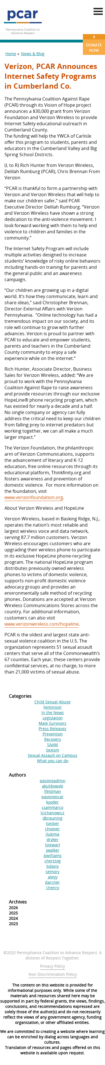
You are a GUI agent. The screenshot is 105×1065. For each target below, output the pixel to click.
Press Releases (52, 728)
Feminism (52, 707)
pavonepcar (52, 796)
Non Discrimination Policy (53, 974)
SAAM (52, 744)
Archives (18, 902)
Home (10, 53)
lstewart (52, 844)
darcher (52, 882)
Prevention (53, 734)
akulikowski (52, 786)
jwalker (52, 850)
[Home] (22, 36)
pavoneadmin (53, 780)
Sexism (52, 750)
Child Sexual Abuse (52, 701)
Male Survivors (52, 723)
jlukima (52, 834)
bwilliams (53, 855)
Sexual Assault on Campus (52, 755)
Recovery (52, 739)
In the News (52, 712)
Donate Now (94, 43)
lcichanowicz (52, 812)
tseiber (52, 823)
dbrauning (52, 818)
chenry (52, 887)
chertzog (53, 860)
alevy (52, 877)
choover (52, 828)
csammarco (52, 807)
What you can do (52, 760)
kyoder (52, 802)
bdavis (52, 866)
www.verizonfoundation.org (33, 497)
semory (52, 871)
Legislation (53, 718)
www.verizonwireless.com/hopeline (41, 624)
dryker (52, 839)
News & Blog (33, 53)
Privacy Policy (52, 966)
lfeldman (52, 791)
